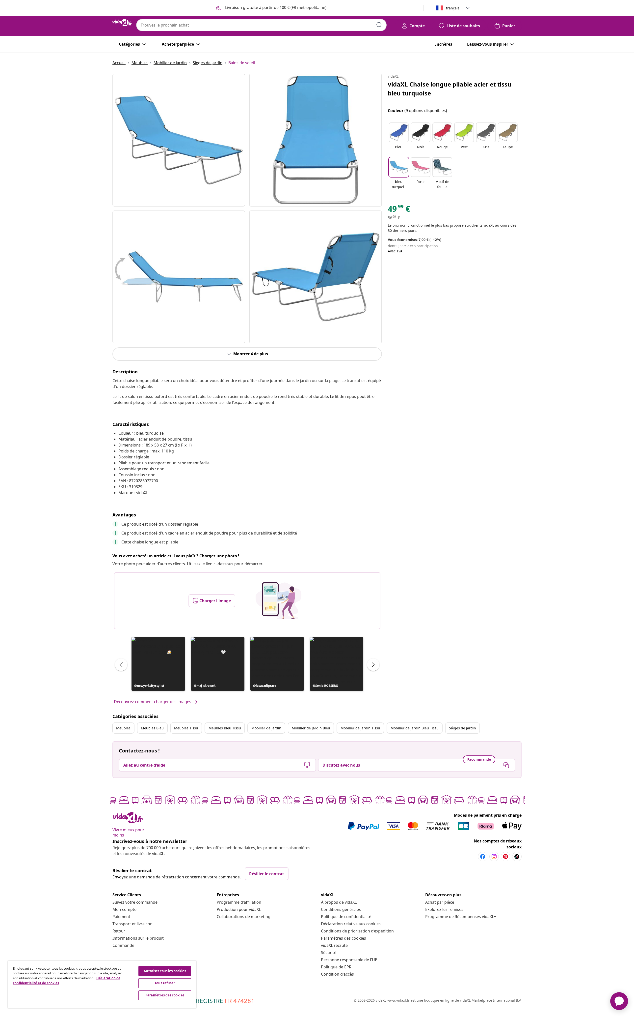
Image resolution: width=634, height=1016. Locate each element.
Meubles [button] (123, 728)
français (452, 8)
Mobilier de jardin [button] (266, 728)
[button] (158, 664)
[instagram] (494, 856)
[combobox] (261, 25)
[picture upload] (278, 601)
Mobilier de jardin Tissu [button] (360, 728)
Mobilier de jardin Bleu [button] (311, 728)
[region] (102, 984)
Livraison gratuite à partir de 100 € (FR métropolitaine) (275, 7)
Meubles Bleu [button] (152, 728)
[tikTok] (516, 856)
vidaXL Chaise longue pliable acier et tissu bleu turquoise (449, 88)
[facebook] (482, 856)
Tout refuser (165, 983)
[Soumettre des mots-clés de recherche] (379, 25)
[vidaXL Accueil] (122, 22)
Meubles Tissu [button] (186, 728)
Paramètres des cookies (343, 938)
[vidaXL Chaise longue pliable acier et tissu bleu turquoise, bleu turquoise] (179, 140)
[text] (399, 210)
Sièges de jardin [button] (462, 728)
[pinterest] (505, 856)
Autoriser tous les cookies (165, 971)
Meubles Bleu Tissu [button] (225, 728)
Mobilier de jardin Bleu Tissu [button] (415, 728)
